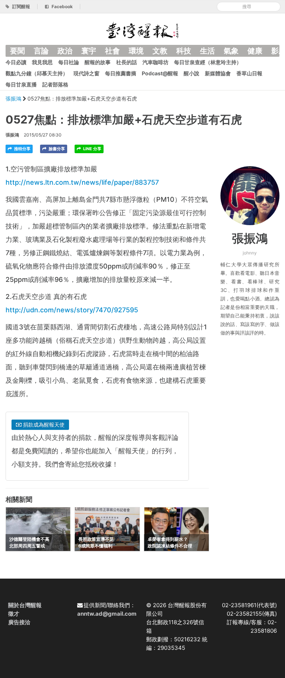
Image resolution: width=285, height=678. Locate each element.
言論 (41, 50)
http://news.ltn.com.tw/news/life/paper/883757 (82, 182)
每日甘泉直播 (21, 84)
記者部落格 (55, 84)
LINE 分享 (91, 148)
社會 (112, 50)
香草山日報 (249, 73)
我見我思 (42, 62)
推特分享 (21, 148)
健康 (255, 50)
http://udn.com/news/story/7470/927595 (72, 310)
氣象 (231, 50)
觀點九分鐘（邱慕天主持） (37, 73)
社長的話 (126, 62)
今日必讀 (16, 62)
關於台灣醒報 (25, 605)
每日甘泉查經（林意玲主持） (208, 62)
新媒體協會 (218, 73)
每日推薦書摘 (120, 73)
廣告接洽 (19, 622)
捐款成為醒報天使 (43, 424)
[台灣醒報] (142, 29)
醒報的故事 (98, 62)
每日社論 (68, 62)
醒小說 (191, 73)
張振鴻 (14, 98)
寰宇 (88, 50)
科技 (183, 50)
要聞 (17, 50)
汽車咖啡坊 (155, 62)
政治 (65, 50)
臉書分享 (56, 148)
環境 (136, 50)
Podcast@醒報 (160, 73)
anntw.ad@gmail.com (107, 613)
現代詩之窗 (86, 73)
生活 (207, 50)
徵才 (13, 613)
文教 (160, 50)
